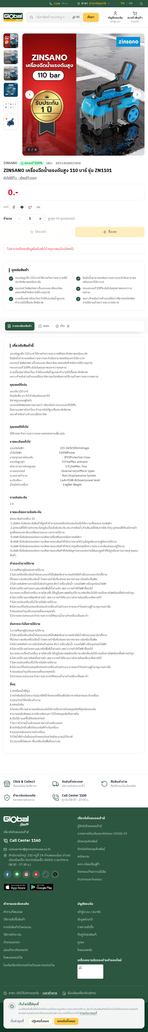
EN (130, 3)
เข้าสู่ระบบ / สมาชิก (89, 911)
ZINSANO (10, 163)
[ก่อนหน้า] (29, 94)
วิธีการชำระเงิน (12, 934)
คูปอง (80, 942)
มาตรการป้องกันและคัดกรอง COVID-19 (102, 833)
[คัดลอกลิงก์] (38, 207)
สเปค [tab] (46, 326)
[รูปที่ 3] (10, 73)
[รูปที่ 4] (10, 90)
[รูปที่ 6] (10, 122)
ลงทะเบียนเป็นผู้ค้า (88, 864)
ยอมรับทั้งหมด (66, 1021)
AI (78, 17)
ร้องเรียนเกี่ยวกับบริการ (82, 993)
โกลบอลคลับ (84, 950)
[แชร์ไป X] (30, 207)
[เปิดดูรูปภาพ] (83, 94)
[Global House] (13, 17)
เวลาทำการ (50, 993)
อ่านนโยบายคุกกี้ (88, 1013)
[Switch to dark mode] (142, 4)
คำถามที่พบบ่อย (13, 911)
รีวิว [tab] (64, 326)
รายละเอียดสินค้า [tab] (22, 326)
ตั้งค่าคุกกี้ (17, 1021)
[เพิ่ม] (40, 218)
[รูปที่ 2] (10, 57)
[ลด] (19, 218)
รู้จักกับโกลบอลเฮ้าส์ (89, 826)
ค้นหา (90, 17)
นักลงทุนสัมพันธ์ (87, 841)
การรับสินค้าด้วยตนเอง (17, 927)
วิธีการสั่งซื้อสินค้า (14, 919)
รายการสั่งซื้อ (85, 927)
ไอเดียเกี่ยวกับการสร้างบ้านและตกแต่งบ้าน (29, 965)
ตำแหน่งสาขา (11, 942)
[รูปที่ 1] (10, 40)
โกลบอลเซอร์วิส (13, 957)
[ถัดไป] (137, 94)
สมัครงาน (83, 856)
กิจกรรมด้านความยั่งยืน (91, 871)
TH (122, 3)
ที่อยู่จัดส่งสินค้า (87, 934)
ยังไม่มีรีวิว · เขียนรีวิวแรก (20, 178)
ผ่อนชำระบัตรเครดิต (15, 950)
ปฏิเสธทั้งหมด (40, 1021)
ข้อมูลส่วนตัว (85, 919)
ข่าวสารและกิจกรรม (89, 879)
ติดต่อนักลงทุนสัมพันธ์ (91, 849)
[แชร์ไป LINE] (21, 207)
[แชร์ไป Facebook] (13, 207)
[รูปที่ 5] (10, 106)
